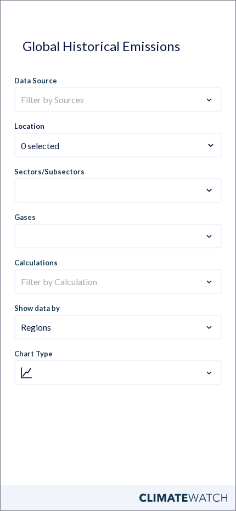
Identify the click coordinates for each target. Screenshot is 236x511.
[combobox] (118, 138)
